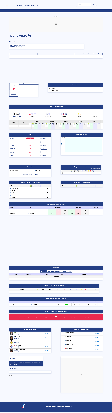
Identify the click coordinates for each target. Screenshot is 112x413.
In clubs (43, 271)
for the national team (54, 271)
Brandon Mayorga (70, 332)
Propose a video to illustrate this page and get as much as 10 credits (25, 363)
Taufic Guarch (18, 345)
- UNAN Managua (40, 278)
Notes (16, 56)
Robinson (17, 332)
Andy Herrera (69, 336)
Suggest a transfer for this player (31, 174)
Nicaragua (18, 46)
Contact (53, 406)
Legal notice (48, 406)
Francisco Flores (18, 341)
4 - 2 (62, 278)
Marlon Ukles (69, 340)
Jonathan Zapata (18, 336)
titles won (42, 56)
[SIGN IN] (96, 4)
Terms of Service (60, 406)
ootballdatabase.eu (28, 5)
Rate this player (43, 138)
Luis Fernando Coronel (20, 349)
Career (29, 56)
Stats (69, 56)
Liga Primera (14, 291)
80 (86, 173)
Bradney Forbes (69, 344)
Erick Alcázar (69, 348)
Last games (83, 56)
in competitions (67, 271)
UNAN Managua (15, 195)
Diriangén (22, 125)
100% (97, 173)
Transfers (56, 56)
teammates (96, 56)
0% (93, 173)
